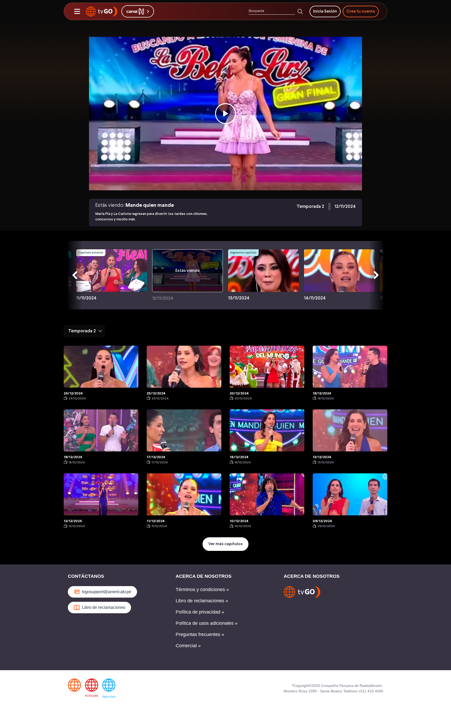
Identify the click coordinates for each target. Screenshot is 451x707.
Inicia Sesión (325, 11)
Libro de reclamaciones (103, 607)
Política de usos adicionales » (207, 623)
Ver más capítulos (225, 544)
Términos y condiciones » (202, 589)
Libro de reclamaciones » (202, 600)
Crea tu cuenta (360, 11)
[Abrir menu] (77, 11)
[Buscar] (300, 11)
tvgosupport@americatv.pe (106, 592)
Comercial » (188, 645)
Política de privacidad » (200, 612)
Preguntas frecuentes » (200, 634)
